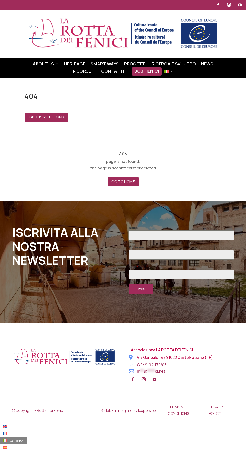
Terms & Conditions (178, 410)
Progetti (135, 64)
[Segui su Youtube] (240, 5)
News (207, 64)
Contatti (112, 71)
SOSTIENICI (146, 71)
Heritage (74, 64)
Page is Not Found (46, 117)
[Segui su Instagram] (229, 5)
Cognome (136, 247)
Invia (141, 289)
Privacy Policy (216, 410)
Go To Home (123, 181)
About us (43, 64)
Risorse (82, 71)
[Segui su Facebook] (218, 5)
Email (133, 267)
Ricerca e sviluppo (174, 64)
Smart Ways (105, 64)
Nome (133, 228)
